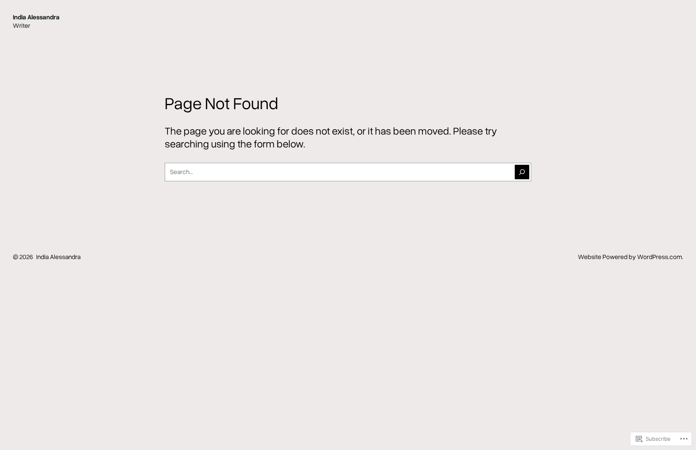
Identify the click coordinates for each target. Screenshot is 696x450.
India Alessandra (36, 17)
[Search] (522, 172)
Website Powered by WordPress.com (630, 257)
